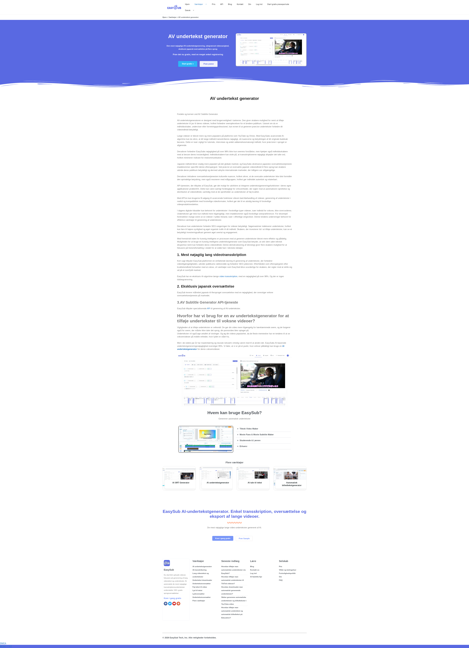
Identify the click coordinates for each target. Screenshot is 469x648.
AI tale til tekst (255, 483)
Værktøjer (198, 4)
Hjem (187, 4)
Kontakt (240, 4)
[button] (263, 429)
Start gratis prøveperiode (278, 4)
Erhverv (243, 446)
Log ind (259, 4)
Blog (230, 4)
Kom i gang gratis (172, 598)
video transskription (228, 276)
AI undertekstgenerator (218, 483)
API (221, 4)
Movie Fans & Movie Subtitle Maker (257, 434)
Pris (213, 4)
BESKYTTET (6, 646)
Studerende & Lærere (250, 440)
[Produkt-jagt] (178, 603)
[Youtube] (174, 603)
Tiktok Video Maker (249, 429)
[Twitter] (170, 603)
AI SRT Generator (180, 483)
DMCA (3, 643)
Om (249, 4)
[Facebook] (165, 603)
